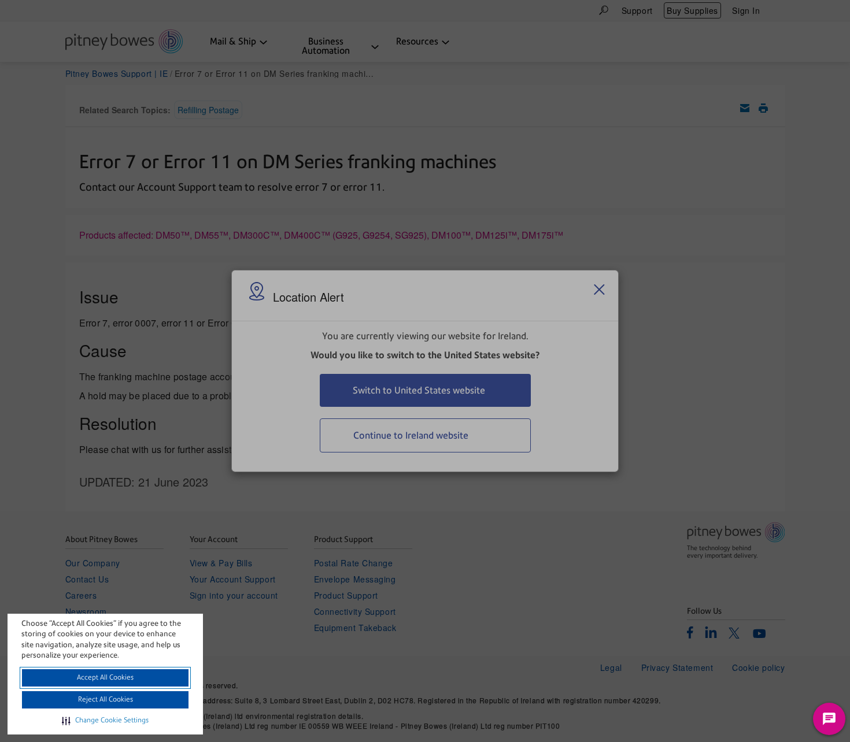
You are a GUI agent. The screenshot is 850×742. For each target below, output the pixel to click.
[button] (105, 720)
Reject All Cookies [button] (105, 699)
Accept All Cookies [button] (105, 677)
